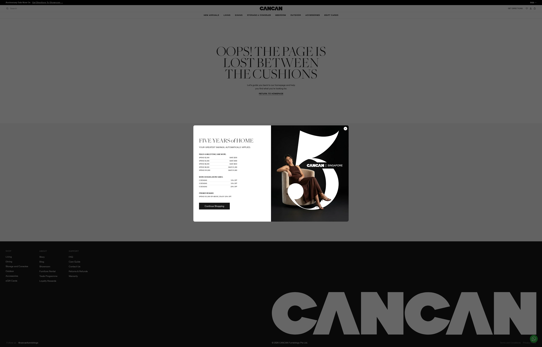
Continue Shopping (214, 206)
